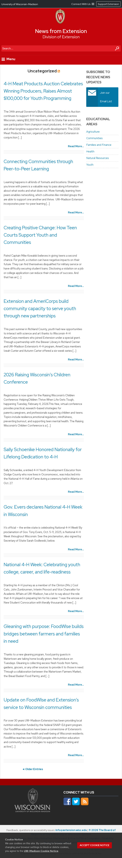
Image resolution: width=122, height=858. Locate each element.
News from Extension (61, 31)
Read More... (76, 146)
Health (90, 151)
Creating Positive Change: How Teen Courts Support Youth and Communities (40, 235)
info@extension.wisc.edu (71, 830)
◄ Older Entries (32, 769)
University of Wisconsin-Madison (19, 4)
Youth (89, 164)
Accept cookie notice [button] (94, 845)
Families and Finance (98, 145)
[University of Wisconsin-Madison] (60, 23)
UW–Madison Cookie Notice (41, 851)
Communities (94, 138)
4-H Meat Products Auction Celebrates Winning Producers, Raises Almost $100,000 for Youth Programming (43, 91)
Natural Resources (97, 158)
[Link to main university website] (32, 811)
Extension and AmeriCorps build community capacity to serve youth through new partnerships (40, 308)
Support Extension (108, 4)
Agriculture (93, 131)
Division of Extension (61, 37)
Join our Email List (106, 97)
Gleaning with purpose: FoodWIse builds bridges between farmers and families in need (44, 633)
